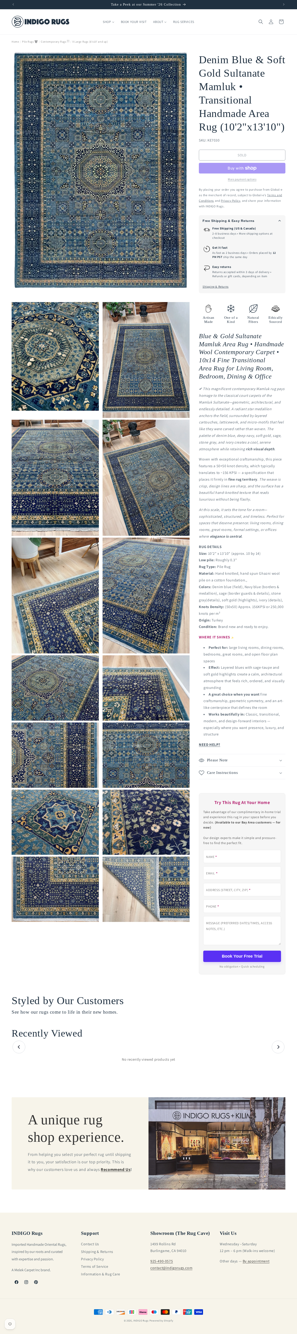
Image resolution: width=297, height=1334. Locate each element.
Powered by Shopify (161, 1320)
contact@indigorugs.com (171, 1267)
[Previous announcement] (13, 4)
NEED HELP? (209, 744)
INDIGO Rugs (141, 1320)
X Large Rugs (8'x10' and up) (90, 41)
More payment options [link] (242, 179)
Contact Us (90, 1244)
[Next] (278, 1047)
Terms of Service (94, 1266)
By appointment (256, 1261)
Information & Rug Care (100, 1274)
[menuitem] (108, 22)
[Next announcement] (284, 4)
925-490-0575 (161, 1261)
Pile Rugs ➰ (30, 41)
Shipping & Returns (216, 287)
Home (15, 41)
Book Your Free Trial (242, 956)
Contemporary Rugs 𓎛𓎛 (55, 41)
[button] (261, 22)
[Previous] (19, 1047)
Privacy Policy (92, 1259)
